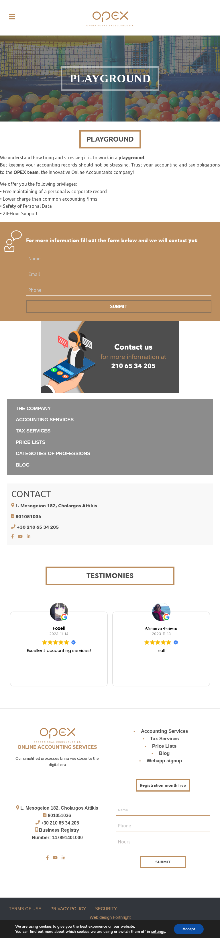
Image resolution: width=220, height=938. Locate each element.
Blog (164, 753)
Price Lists (164, 746)
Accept (188, 929)
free (163, 785)
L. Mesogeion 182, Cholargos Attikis (56, 506)
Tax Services (164, 738)
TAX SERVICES (33, 431)
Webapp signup (164, 760)
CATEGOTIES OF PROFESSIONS (53, 453)
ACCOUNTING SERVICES (45, 419)
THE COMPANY (33, 408)
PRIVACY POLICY (68, 908)
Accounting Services (164, 731)
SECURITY (106, 908)
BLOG (23, 465)
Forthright (122, 917)
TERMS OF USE (25, 908)
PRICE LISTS (30, 442)
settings (158, 931)
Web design (101, 917)
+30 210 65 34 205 (38, 527)
